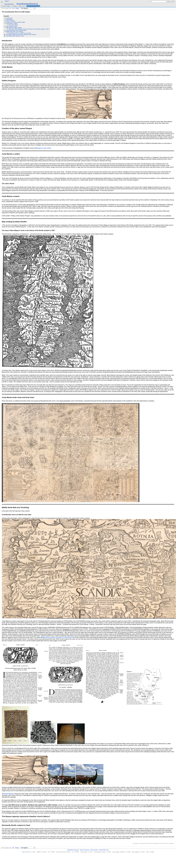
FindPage (14, 6)
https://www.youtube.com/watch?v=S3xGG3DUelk (58, 637)
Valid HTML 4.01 (104, 850)
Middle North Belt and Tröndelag (14, 31)
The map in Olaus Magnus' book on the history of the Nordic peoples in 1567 (28, 29)
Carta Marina (9, 19)
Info (13, 8)
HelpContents (21, 6)
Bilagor (17, 8)
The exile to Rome (13, 25)
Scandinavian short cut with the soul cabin (19, 33)
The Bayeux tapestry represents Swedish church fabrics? (21, 34)
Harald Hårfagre (8, 794)
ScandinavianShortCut (27, 4)
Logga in (7, 1)
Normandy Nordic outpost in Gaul (15, 36)
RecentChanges (6, 6)
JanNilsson (171, 843)
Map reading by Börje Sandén (14, 27)
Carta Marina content (11, 26)
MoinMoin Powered (73, 850)
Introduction (9, 18)
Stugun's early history (44, 148)
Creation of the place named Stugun (15, 22)
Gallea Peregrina (10, 21)
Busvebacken (9, 4)
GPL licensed (94, 850)
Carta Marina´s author (12, 23)
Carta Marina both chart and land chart (16, 30)
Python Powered (84, 850)
